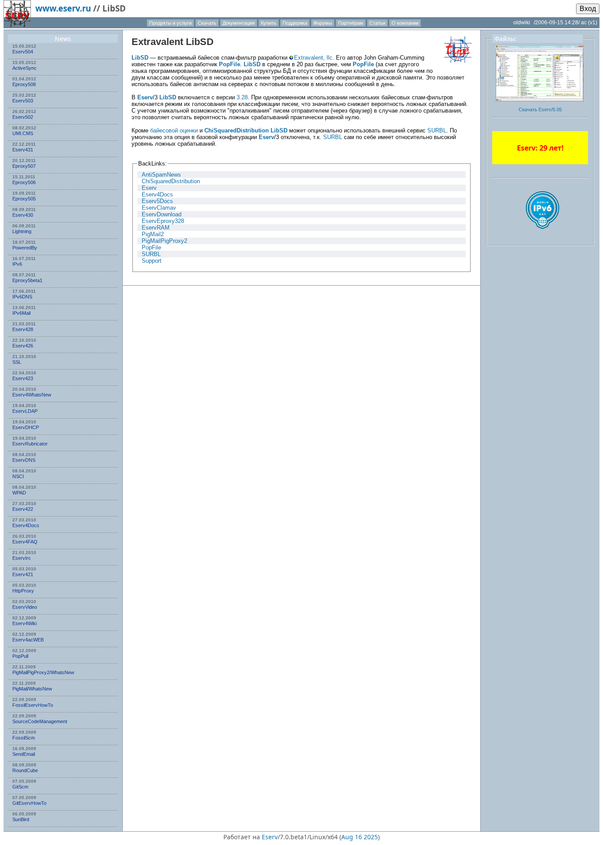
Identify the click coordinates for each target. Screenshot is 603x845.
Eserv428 (22, 329)
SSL (16, 362)
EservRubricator (30, 443)
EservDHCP (25, 427)
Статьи (377, 23)
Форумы (322, 23)
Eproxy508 (24, 84)
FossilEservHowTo (32, 705)
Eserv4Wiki (24, 623)
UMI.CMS (22, 133)
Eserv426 (22, 345)
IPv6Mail (21, 313)
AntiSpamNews (161, 174)
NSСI (18, 476)
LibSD (200, 41)
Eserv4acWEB (28, 639)
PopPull (20, 656)
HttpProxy (23, 590)
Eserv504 (22, 51)
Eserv (145, 97)
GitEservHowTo (29, 803)
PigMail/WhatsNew (32, 688)
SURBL (436, 130)
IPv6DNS (22, 296)
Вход (588, 8)
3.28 (242, 97)
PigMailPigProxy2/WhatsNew (43, 672)
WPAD (19, 492)
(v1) (592, 22)
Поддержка (295, 23)
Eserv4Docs (25, 525)
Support (152, 260)
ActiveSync (24, 68)
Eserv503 (22, 100)
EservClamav (159, 207)
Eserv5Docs (157, 201)
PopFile (229, 64)
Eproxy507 (24, 166)
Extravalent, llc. (314, 57)
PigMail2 (153, 234)
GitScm (20, 786)
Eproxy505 (24, 198)
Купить (268, 23)
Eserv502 (22, 117)
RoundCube (25, 770)
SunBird (20, 819)
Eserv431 (22, 149)
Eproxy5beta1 (27, 280)
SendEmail (23, 754)
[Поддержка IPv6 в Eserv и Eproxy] (542, 236)
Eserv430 (22, 215)
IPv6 (17, 264)
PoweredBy (24, 247)
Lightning (21, 231)
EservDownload (161, 214)
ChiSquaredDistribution (236, 130)
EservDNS (23, 460)
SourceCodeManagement (39, 721)
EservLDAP (25, 411)
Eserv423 (22, 378)
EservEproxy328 (163, 221)
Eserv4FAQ (25, 541)
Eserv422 (22, 509)
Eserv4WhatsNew (31, 394)
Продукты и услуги (170, 23)
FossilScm (23, 737)
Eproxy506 (24, 182)
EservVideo (24, 607)
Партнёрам (350, 23)
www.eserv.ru (63, 8)
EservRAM (156, 227)
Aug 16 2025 (359, 837)
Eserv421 (22, 574)
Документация (238, 23)
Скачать (207, 23)
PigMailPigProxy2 (164, 241)
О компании (405, 23)
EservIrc (21, 558)
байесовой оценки (174, 130)
